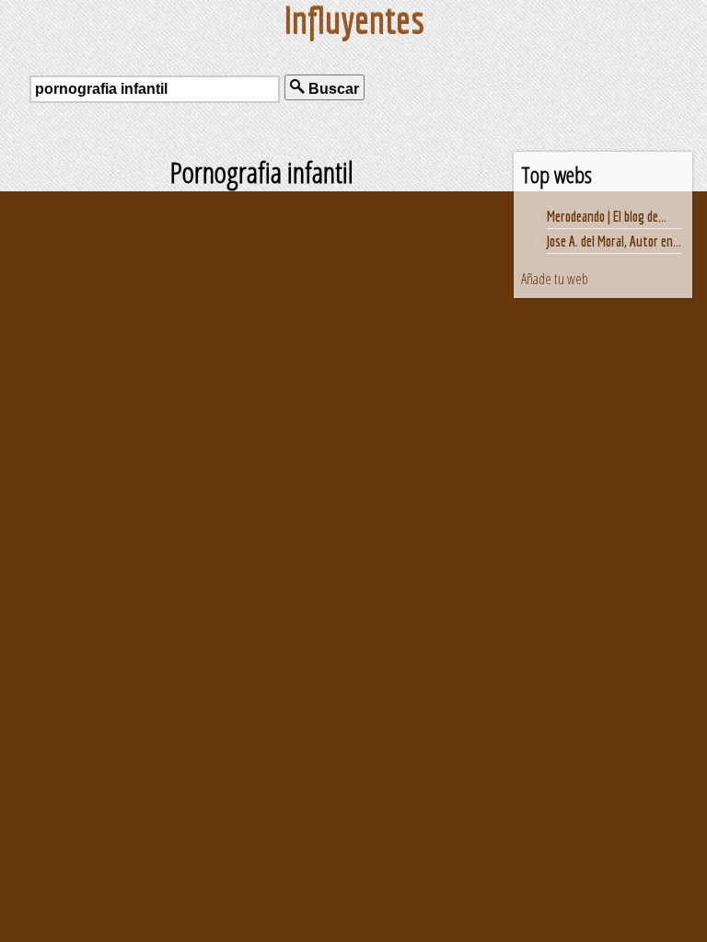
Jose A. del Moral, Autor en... (614, 241)
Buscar (332, 89)
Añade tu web (554, 279)
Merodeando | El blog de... (606, 216)
